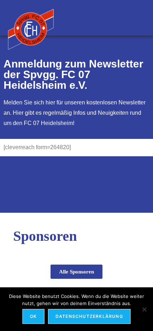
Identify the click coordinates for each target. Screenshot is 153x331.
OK (33, 316)
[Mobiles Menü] (142, 17)
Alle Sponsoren (76, 272)
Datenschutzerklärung (89, 316)
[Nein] (144, 309)
